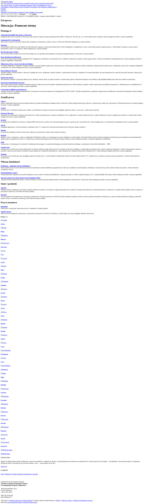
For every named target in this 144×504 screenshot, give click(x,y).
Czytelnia (16, 5)
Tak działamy (5, 7)
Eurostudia (22, 5)
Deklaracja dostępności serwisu (83, 500)
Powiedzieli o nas (34, 7)
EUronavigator (12, 12)
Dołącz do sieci (19, 7)
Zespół (12, 7)
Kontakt (3, 9)
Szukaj (34, 14)
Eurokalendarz (41, 5)
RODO (58, 500)
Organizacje (21, 12)
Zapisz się (4, 466)
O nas (49, 5)
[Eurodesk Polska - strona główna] (7, 1)
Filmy (27, 12)
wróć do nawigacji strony (15, 502)
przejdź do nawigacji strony (15, 3)
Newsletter (39, 12)
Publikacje (32, 12)
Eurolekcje (4, 12)
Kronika (26, 7)
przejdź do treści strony (31, 3)
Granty (10, 5)
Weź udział (4, 5)
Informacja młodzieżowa (48, 7)
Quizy (35, 5)
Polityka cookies (67, 500)
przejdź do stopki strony (46, 3)
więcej (3, 10)
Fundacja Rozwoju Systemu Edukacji (21, 500)
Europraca (29, 5)
